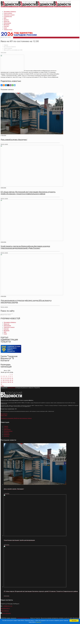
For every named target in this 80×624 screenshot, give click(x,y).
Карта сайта (4, 415)
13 (7, 378)
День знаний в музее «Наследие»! (14, 139)
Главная (6, 45)
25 (3, 382)
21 (8, 380)
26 (5, 382)
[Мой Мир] (6, 85)
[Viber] (10, 85)
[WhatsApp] (12, 85)
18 (3, 380)
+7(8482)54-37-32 (7, 606)
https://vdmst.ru (5, 610)
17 (1, 380)
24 (1, 382)
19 (5, 380)
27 (7, 382)
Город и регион (8, 13)
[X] (8, 85)
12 (5, 378)
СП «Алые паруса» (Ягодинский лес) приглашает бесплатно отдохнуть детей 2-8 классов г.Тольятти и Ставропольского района (28, 193)
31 (1, 384)
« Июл (2, 386)
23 (12, 380)
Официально (7, 429)
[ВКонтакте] (1, 85)
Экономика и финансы (10, 11)
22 (10, 380)
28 (8, 382)
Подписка (6, 432)
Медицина (6, 24)
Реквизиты (7, 434)
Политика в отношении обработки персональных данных (16, 418)
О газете (6, 428)
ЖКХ (5, 18)
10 (1, 378)
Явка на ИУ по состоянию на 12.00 (13, 50)
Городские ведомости (23, 618)
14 (8, 378)
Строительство (8, 16)
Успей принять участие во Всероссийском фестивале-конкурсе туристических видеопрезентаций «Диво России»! (25, 247)
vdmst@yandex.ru (5, 608)
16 (12, 378)
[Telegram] (15, 85)
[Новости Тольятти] (36, 7)
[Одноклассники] (4, 85)
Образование (7, 23)
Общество (6, 21)
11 (3, 378)
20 (7, 380)
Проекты (6, 19)
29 (10, 382)
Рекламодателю (8, 431)
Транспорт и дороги (9, 15)
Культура (6, 26)
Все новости (4, 414)
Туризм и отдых (8, 29)
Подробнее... (39, 622)
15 (10, 378)
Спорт (5, 28)
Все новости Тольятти (10, 46)
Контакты (6, 436)
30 (12, 382)
